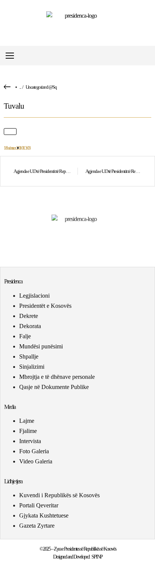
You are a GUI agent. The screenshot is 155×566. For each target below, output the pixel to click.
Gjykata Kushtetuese (43, 515)
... (20, 87)
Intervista (30, 441)
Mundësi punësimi (41, 346)
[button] (149, 56)
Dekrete (28, 316)
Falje (25, 336)
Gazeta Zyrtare (37, 525)
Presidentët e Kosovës (45, 306)
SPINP (96, 557)
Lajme (26, 421)
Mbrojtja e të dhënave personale (57, 377)
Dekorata (30, 326)
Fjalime (28, 431)
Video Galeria (35, 461)
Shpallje (28, 356)
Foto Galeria (34, 451)
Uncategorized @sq (41, 87)
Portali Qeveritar (38, 505)
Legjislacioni (34, 295)
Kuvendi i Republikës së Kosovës (59, 495)
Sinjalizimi (31, 366)
